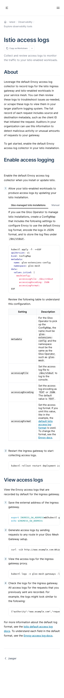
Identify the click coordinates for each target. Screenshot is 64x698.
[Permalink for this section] (22, 72)
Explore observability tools (18, 26)
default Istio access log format (45, 424)
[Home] (5, 22)
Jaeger (12, 658)
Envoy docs (45, 437)
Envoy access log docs (38, 635)
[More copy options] (32, 48)
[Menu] (58, 8)
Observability (25, 21)
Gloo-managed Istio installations (28, 205)
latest (12, 21)
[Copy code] (55, 249)
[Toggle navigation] (7, 8)
